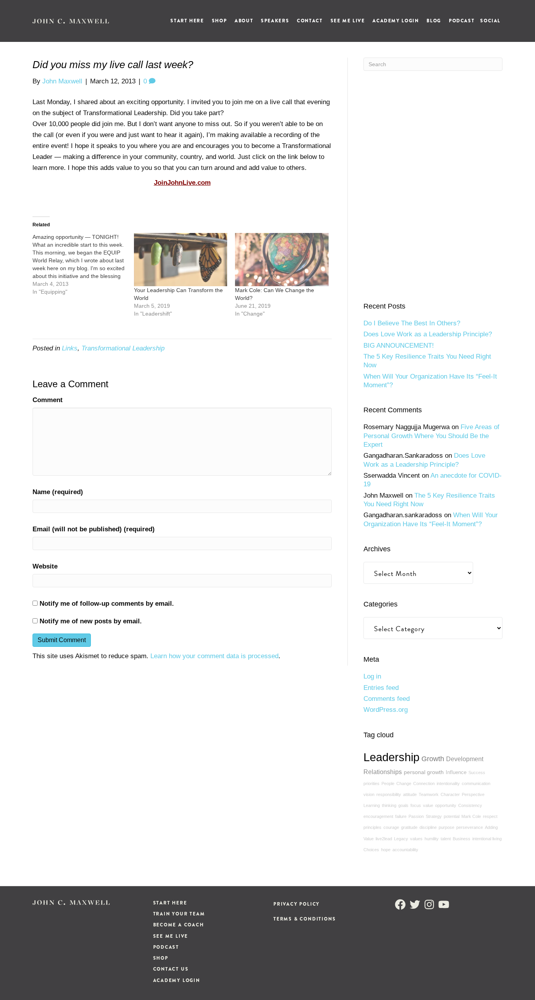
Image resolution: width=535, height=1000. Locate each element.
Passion (416, 816)
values (416, 838)
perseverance (469, 827)
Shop (219, 20)
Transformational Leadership (122, 348)
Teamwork (429, 794)
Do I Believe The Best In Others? (411, 323)
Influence (456, 772)
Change (403, 783)
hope (385, 849)
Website (45, 566)
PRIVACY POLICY (296, 904)
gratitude (409, 827)
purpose (446, 827)
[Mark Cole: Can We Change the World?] (282, 259)
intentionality (448, 783)
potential (451, 816)
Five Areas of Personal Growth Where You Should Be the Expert (431, 435)
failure (401, 816)
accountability (405, 849)
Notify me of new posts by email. (91, 621)
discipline (428, 827)
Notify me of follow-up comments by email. (107, 603)
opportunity (445, 805)
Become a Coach (178, 924)
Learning (371, 805)
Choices (371, 849)
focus (415, 805)
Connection (424, 783)
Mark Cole (471, 816)
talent (446, 838)
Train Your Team (179, 913)
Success (476, 772)
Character (450, 794)
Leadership (391, 757)
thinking (389, 805)
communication (476, 783)
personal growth (424, 772)
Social (490, 20)
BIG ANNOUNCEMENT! (398, 345)
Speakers (275, 20)
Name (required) (58, 492)
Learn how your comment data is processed (214, 656)
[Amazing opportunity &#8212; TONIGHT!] (83, 264)
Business (461, 838)
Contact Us (171, 969)
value (428, 805)
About (244, 20)
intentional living (487, 838)
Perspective (473, 794)
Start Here (187, 20)
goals (403, 805)
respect (490, 816)
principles (372, 827)
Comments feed (386, 698)
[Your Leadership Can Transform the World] (181, 259)
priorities (371, 783)
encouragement (378, 816)
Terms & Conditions (304, 918)
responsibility (388, 794)
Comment (48, 400)
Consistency (470, 805)
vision (368, 794)
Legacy (401, 838)
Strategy (434, 816)
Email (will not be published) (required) (94, 529)
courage (391, 827)
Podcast (461, 20)
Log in (372, 676)
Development (464, 758)
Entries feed (381, 687)
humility (432, 838)
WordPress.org (385, 709)
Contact (309, 20)
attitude (410, 794)
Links (70, 348)
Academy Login (395, 20)
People (387, 783)
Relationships (382, 771)
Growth (432, 759)
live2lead (384, 838)
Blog (434, 20)
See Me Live (348, 20)
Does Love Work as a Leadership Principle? (427, 334)
